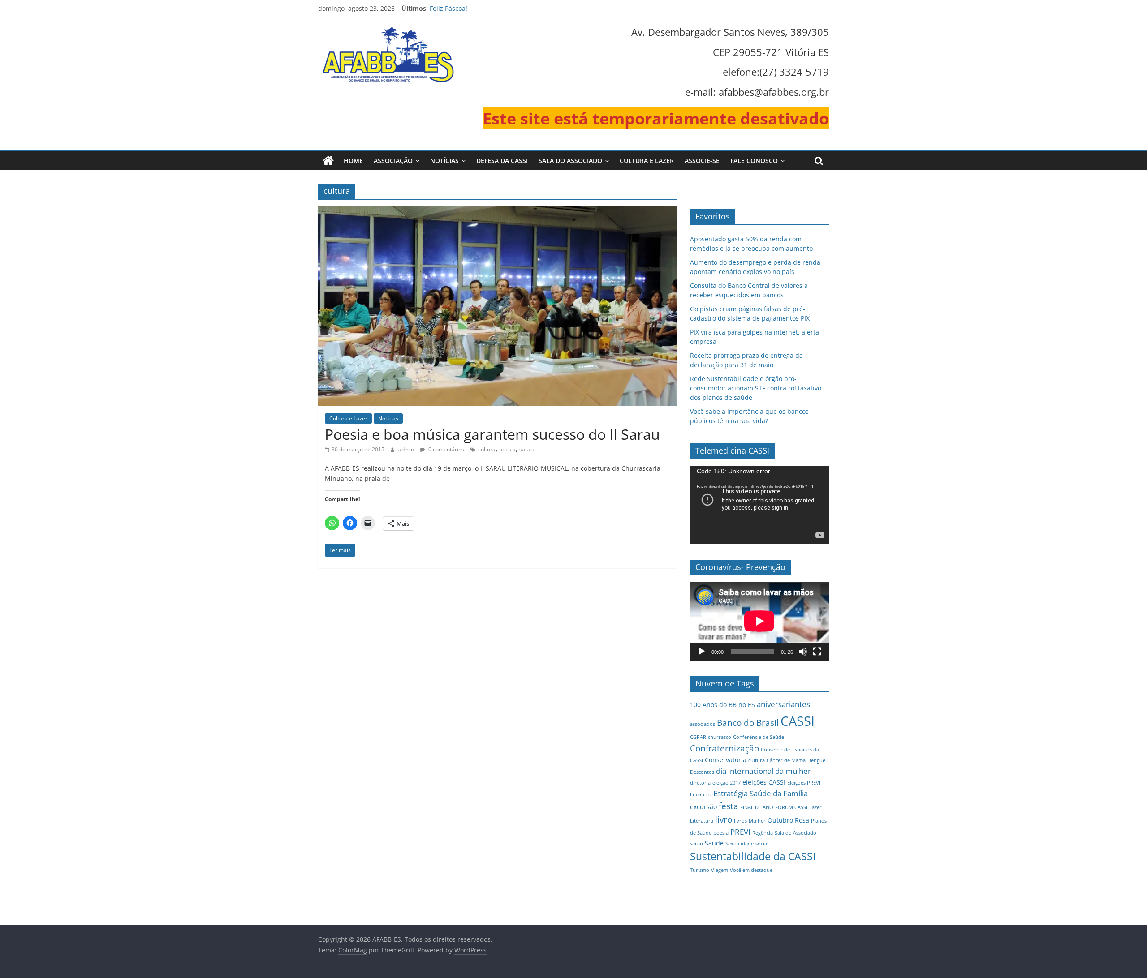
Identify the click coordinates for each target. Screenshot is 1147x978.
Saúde (714, 843)
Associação (393, 160)
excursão (703, 806)
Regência (762, 833)
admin (406, 449)
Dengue (816, 760)
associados (702, 724)
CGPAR (698, 737)
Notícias (444, 160)
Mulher (757, 821)
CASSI (797, 721)
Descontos (702, 772)
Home (353, 160)
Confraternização (724, 748)
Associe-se (702, 160)
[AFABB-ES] (328, 160)
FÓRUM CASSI (791, 807)
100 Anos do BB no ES (722, 704)
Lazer (815, 807)
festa (728, 805)
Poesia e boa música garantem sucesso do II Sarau (492, 434)
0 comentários (445, 449)
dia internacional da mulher (763, 771)
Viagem (719, 870)
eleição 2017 (726, 783)
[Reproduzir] (701, 651)
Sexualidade (739, 844)
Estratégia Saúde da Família (760, 793)
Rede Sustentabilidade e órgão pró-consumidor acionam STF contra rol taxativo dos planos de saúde (755, 388)
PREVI (740, 832)
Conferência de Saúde (758, 737)
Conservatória (725, 759)
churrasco (719, 737)
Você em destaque (751, 870)
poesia (507, 449)
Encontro (700, 794)
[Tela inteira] (817, 651)
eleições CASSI (763, 782)
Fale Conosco (754, 160)
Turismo (699, 870)
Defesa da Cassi (502, 160)
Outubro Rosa (788, 820)
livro (723, 819)
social (761, 844)
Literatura (701, 821)
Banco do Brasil (748, 722)
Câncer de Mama (786, 760)
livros (740, 821)
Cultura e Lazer (647, 160)
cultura (487, 449)
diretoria (700, 783)
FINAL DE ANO (756, 807)
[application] (759, 505)
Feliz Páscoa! (448, 8)
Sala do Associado (570, 160)
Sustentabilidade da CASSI (752, 856)
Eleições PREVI (803, 783)
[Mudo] (802, 651)
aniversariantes (783, 704)
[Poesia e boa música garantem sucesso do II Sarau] (497, 212)
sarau (526, 449)
